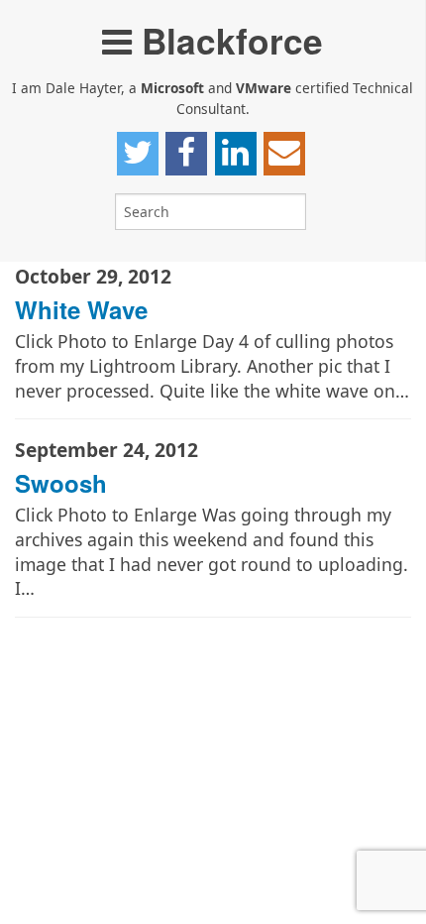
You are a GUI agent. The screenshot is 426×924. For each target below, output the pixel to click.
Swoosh (61, 483)
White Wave (81, 309)
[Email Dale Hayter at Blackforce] (284, 153)
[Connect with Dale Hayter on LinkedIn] (236, 153)
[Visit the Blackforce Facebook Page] (186, 153)
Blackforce (227, 40)
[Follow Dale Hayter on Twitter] (138, 153)
